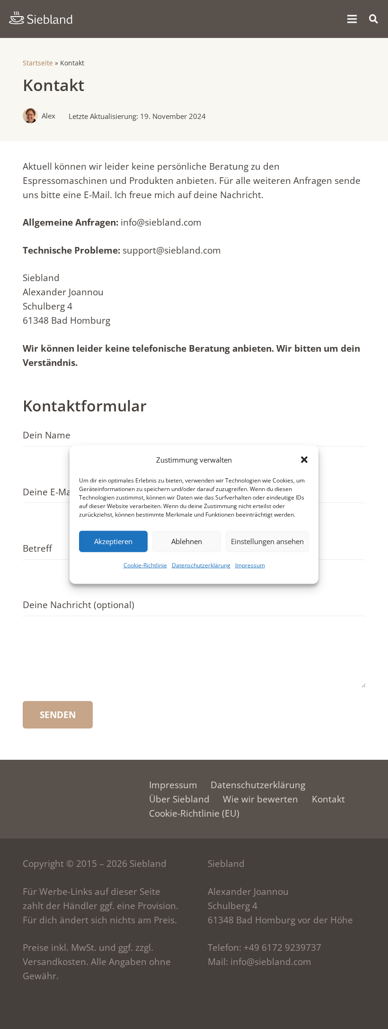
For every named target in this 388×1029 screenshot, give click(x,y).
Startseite (38, 62)
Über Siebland (179, 799)
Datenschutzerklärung (201, 565)
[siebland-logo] (40, 18)
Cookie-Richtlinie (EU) (194, 813)
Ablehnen (186, 541)
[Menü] (351, 19)
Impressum (250, 565)
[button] (304, 459)
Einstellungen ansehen (267, 541)
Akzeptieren (113, 541)
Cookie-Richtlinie (145, 565)
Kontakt (328, 799)
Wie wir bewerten (260, 799)
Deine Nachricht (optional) (78, 605)
